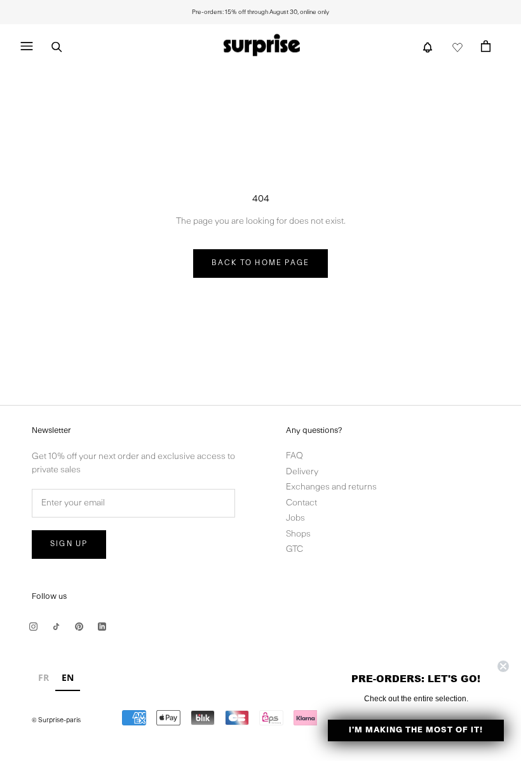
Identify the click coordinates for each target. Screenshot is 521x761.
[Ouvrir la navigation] (26, 46)
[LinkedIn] (102, 626)
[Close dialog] (503, 666)
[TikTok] (56, 626)
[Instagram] (33, 626)
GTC (294, 549)
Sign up (69, 544)
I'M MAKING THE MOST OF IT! (416, 730)
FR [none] (43, 677)
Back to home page (260, 263)
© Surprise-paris (56, 720)
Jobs (295, 518)
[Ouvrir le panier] (486, 45)
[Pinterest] (79, 626)
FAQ (294, 456)
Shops (298, 534)
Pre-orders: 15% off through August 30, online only (260, 12)
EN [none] (68, 677)
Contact (301, 503)
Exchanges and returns (331, 487)
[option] (43, 679)
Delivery (302, 472)
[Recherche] (56, 46)
